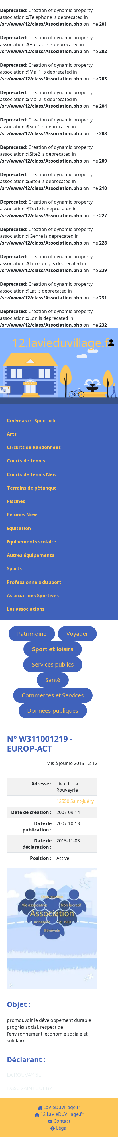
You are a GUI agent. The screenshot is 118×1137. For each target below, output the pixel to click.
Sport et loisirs (52, 649)
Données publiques (52, 710)
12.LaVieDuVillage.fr (61, 1114)
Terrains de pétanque (32, 488)
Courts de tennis (26, 461)
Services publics (53, 664)
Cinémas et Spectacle (32, 420)
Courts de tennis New (32, 474)
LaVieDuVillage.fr (61, 1107)
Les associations (25, 609)
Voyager (77, 633)
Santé (52, 680)
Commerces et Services (53, 695)
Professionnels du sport (34, 582)
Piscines (16, 501)
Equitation (19, 528)
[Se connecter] (111, 341)
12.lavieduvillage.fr (62, 342)
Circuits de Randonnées (34, 447)
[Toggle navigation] (6, 410)
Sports (14, 568)
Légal (61, 1128)
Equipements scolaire (31, 542)
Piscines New (22, 514)
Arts (12, 434)
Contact (61, 1121)
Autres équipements (30, 555)
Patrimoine (31, 633)
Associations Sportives (33, 595)
